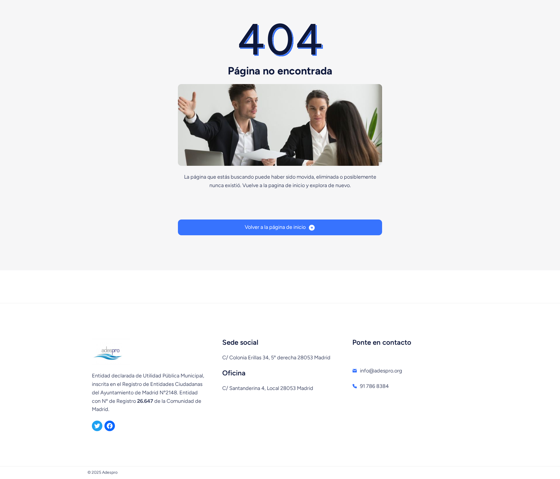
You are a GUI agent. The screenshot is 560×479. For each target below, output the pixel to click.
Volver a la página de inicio (275, 227)
